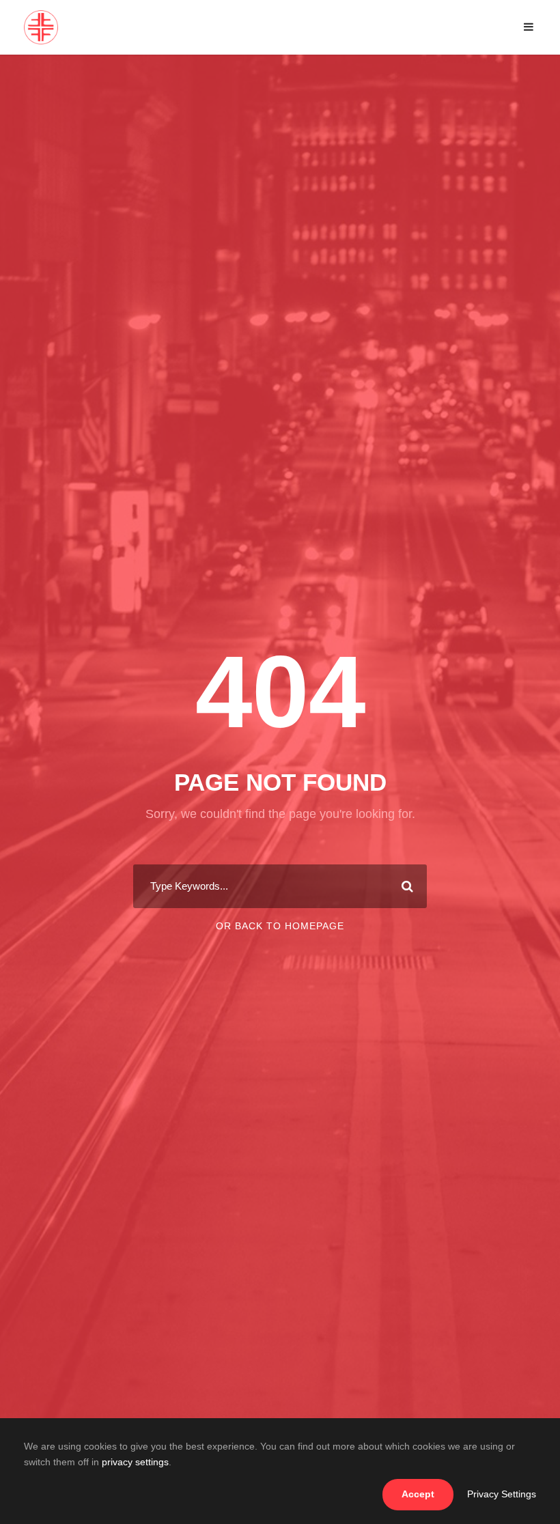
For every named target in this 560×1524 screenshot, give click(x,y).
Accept (418, 1493)
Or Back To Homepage (280, 925)
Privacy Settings (501, 1493)
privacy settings (135, 1461)
